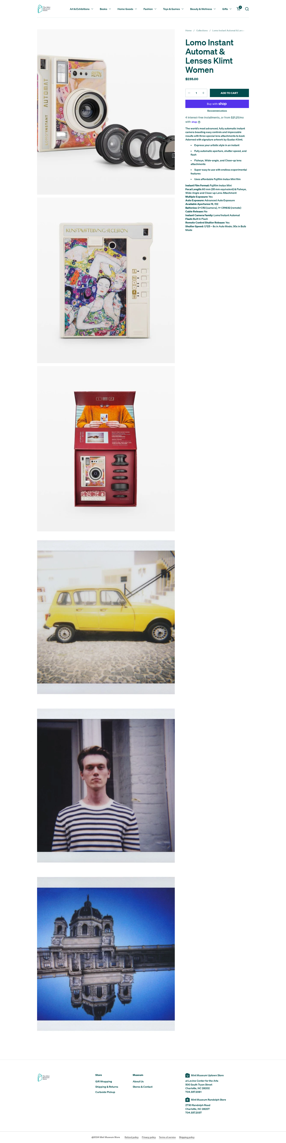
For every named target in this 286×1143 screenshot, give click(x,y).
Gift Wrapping (103, 1081)
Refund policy (132, 1137)
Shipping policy (186, 1137)
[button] (247, 9)
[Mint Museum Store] (44, 9)
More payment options (217, 110)
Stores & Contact (142, 1086)
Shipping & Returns (106, 1086)
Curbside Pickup (105, 1092)
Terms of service (167, 1137)
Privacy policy (149, 1137)
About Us (138, 1081)
